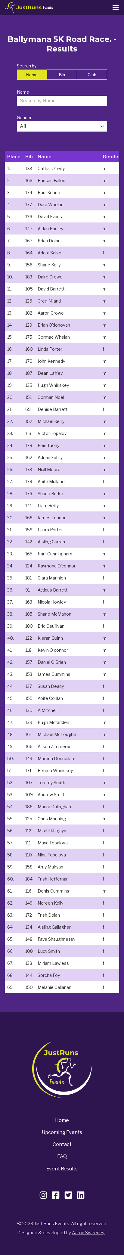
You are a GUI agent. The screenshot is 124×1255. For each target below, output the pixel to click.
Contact (62, 1144)
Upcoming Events (62, 1132)
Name (32, 74)
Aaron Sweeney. (88, 1232)
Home (62, 1120)
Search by (26, 65)
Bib (62, 74)
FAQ (62, 1156)
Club (92, 74)
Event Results (62, 1169)
